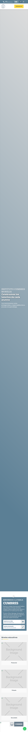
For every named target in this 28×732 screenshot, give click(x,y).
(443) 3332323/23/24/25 (9, 1)
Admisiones (19, 6)
